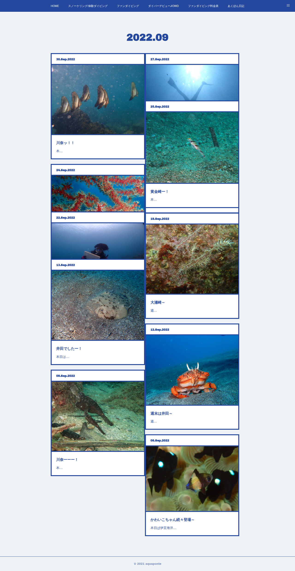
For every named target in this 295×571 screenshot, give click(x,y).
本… (59, 150)
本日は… (62, 356)
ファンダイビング (128, 6)
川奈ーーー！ (67, 459)
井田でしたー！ (69, 348)
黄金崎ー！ (159, 191)
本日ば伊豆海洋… (163, 527)
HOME (55, 6)
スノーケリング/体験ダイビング (88, 6)
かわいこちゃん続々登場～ (172, 519)
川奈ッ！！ (65, 142)
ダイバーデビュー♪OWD (163, 6)
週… (153, 310)
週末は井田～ (161, 413)
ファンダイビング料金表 (203, 6)
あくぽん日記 (236, 6)
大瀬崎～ (157, 302)
